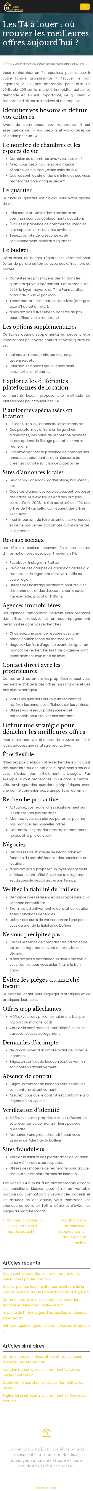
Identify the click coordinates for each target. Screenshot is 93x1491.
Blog (10, 63)
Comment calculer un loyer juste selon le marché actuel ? (25, 1226)
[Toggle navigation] (85, 6)
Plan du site (46, 1488)
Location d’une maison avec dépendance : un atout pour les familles (72, 1231)
